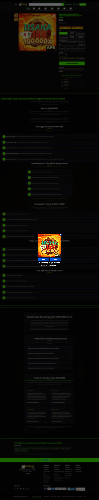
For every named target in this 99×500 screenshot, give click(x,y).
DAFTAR (43, 259)
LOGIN (55, 259)
